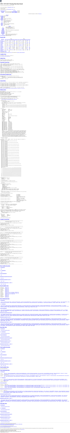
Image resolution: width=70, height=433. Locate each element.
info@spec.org (22, 429)
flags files (2, 423)
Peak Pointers (3, 33)
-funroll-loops (23, 310)
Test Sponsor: (2, 11)
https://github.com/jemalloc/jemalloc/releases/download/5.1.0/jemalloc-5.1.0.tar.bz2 (12, 88)
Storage (2, 24)
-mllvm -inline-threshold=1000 (24, 319)
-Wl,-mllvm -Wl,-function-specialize (35, 305)
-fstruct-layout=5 (11, 319)
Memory (2, 23)
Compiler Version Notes (4, 219)
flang (1, 356)
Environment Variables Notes (5, 74)
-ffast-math (64, 305)
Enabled (2, 18)
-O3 (62, 305)
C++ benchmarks (2, 270)
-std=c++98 (3, 305)
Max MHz (2, 16)
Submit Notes (2, 58)
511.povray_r (1, 43)
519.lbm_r (1, 44)
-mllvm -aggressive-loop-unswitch (25, 396)
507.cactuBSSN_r (2, 41)
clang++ (2, 353)
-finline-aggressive (7, 396)
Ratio (9, 39)
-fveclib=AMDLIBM (6, 310)
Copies (5, 39)
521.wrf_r (1, 45)
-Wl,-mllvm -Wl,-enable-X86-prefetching (7, 314)
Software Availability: (14, 12)
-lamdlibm (57, 302)
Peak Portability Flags (4, 367)
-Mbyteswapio (13, 292)
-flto (22, 305)
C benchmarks (2, 267)
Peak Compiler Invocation (5, 347)
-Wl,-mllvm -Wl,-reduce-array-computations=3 (56, 305)
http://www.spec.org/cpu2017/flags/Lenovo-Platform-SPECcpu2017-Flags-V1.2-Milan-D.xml (8, 426)
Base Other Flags (3, 327)
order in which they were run (8, 52)
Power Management (2, 35)
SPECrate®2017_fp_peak (10, 9)
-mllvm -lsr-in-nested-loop (36, 310)
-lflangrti (64, 302)
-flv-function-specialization (20, 302)
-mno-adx (6, 305)
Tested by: (2, 12)
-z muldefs (54, 302)
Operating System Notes (4, 62)
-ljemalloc (59, 302)
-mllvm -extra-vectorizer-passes (28, 310)
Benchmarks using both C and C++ (5, 279)
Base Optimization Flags (4, 298)
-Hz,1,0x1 (6, 315)
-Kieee (10, 310)
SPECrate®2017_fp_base (10, 7)
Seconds (8, 39)
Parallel (3, 29)
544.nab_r (1, 48)
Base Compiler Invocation (5, 265)
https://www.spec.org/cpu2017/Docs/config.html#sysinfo (9, 99)
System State (2, 31)
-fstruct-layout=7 (51, 373)
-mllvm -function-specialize (13, 302)
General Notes (3, 80)
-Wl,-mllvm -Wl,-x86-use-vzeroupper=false (16, 305)
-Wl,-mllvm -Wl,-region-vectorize (27, 305)
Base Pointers (3, 32)
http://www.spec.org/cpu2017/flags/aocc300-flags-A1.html (7, 424)
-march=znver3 (67, 314)
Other (2, 25)
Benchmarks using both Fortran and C (6, 276)
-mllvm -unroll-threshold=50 (17, 319)
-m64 (1, 305)
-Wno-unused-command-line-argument (5, 330)
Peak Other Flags (3, 403)
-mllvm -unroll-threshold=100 (12, 396)
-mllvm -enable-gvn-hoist (26, 302)
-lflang (61, 302)
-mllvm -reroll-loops (19, 396)
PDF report (40, 13)
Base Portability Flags (4, 285)
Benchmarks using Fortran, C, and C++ (6, 282)
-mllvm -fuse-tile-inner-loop (18, 310)
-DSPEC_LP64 (7, 287)
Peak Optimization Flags (5, 370)
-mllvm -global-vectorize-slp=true (33, 302)
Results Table (2, 37)
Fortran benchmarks (3, 273)
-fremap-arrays (7, 302)
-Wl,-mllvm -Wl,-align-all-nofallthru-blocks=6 (45, 305)
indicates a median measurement (21, 52)
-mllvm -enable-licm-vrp (40, 302)
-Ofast (39, 373)
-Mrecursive (13, 310)
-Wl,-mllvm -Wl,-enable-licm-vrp (16, 314)
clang (1, 350)
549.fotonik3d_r (2, 49)
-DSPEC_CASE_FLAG (8, 292)
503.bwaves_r (2, 40)
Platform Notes (3, 89)
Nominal (2, 17)
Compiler (3, 28)
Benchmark (2, 39)
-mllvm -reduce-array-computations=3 (48, 302)
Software (10, 26)
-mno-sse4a (9, 305)
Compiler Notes (3, 54)
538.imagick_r (2, 47)
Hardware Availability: (14, 11)
